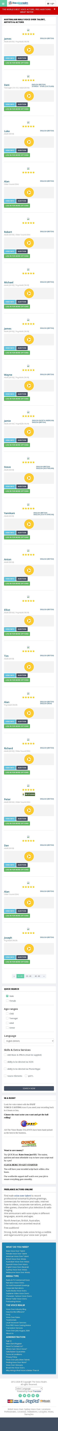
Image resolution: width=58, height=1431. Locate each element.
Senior (12, 1027)
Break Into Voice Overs (15, 1367)
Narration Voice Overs (15, 1282)
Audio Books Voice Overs (16, 1290)
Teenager (13, 1018)
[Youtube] (28, 1395)
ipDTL (30, 1076)
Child (11, 1013)
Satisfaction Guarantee (15, 1351)
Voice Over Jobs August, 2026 (18, 1330)
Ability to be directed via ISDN (20, 1062)
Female (12, 1001)
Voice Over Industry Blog (16, 1309)
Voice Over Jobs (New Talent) (17, 1359)
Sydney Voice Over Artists (16, 1269)
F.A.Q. (8, 1314)
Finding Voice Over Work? (16, 1362)
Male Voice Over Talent (15, 1251)
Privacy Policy (11, 1357)
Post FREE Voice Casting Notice (18, 1325)
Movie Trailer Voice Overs (16, 1299)
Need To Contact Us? (14, 1346)
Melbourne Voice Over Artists (18, 1272)
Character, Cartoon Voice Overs (19, 1296)
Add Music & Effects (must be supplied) (24, 1055)
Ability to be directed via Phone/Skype (23, 1069)
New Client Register (14, 1343)
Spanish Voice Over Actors (17, 1264)
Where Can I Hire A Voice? (16, 1349)
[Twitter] (24, 1395)
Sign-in (9, 1341)
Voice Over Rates (13, 1317)
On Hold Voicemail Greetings (17, 1285)
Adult (11, 1023)
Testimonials (11, 1320)
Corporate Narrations (15, 1288)
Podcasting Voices (13, 1301)
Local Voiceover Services (16, 1322)
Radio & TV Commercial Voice (18, 1280)
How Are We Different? (15, 1312)
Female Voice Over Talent (16, 1253)
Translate (37, 1391)
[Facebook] (20, 1395)
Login (51, 3)
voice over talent (22, 1195)
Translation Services (14, 1328)
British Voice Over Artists (16, 1259)
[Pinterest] (33, 1395)
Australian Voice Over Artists (17, 1261)
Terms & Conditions (14, 1354)
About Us (9, 1333)
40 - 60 (37, 976)
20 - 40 (28, 976)
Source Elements (14, 1076)
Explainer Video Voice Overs (17, 1293)
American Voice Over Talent (17, 1256)
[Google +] (37, 1395)
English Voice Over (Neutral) (17, 1267)
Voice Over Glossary (14, 1365)
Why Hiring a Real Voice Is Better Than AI (22, 1370)
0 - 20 (20, 976)
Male (11, 996)
